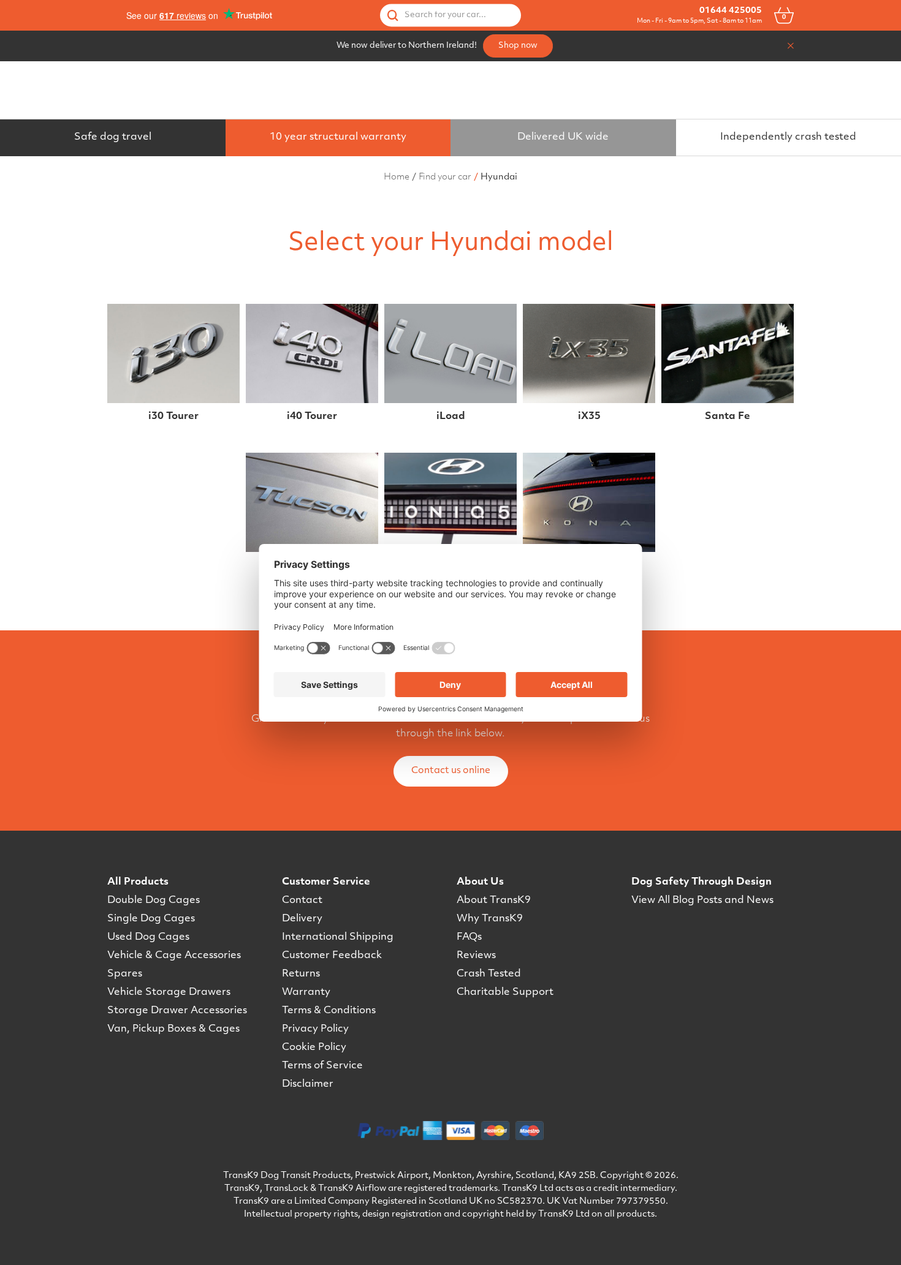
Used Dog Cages (148, 937)
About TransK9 (494, 900)
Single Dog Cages (151, 919)
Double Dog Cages (153, 900)
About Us (480, 882)
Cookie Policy (314, 1047)
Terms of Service (322, 1066)
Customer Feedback (332, 956)
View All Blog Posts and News (702, 900)
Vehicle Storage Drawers (168, 992)
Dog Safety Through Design (701, 882)
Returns (301, 974)
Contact (302, 900)
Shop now (518, 46)
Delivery (302, 919)
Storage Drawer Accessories (177, 1011)
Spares (124, 974)
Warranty (306, 992)
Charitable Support (505, 992)
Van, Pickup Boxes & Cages (173, 1029)
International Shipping (337, 937)
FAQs (469, 937)
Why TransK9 (490, 919)
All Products (138, 882)
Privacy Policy (315, 1029)
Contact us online (450, 771)
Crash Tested (489, 974)
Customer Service (326, 882)
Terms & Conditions (329, 1011)
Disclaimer (307, 1084)
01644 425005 (730, 10)
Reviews (476, 956)
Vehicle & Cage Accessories (174, 956)
